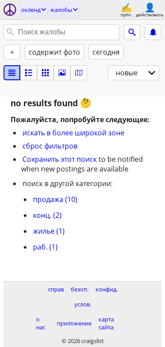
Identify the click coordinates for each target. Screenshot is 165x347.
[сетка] (45, 72)
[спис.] (12, 72)
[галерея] (62, 72)
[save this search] (153, 32)
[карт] (78, 72)
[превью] (28, 72)
